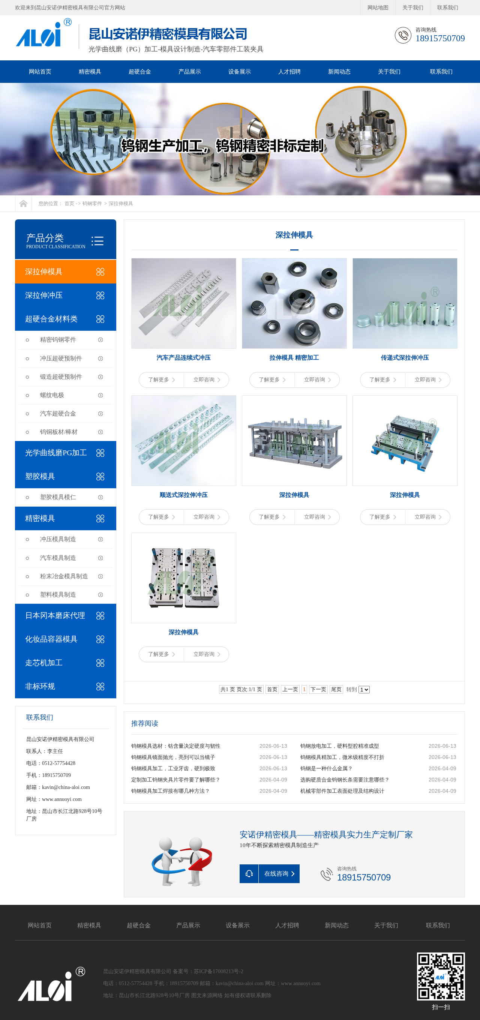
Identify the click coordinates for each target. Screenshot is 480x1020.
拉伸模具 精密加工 (294, 357)
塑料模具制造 (58, 594)
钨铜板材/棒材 (59, 432)
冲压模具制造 (58, 539)
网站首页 (40, 72)
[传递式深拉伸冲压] (405, 303)
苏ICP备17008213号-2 (218, 971)
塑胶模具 (40, 476)
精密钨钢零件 (58, 339)
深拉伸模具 (121, 203)
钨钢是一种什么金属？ (326, 768)
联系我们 (447, 7)
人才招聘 (289, 72)
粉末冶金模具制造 (64, 576)
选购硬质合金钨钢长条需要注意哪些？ (345, 780)
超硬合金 (140, 72)
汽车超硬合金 (58, 413)
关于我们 (412, 7)
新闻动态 (339, 72)
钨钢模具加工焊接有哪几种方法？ (170, 791)
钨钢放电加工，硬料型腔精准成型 (339, 746)
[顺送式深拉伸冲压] (183, 440)
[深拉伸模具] (294, 440)
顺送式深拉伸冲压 (184, 495)
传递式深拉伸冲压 (405, 357)
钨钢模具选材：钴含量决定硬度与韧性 (175, 746)
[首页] (23, 203)
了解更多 (158, 379)
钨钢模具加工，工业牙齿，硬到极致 (173, 768)
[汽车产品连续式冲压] (183, 303)
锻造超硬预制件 (61, 377)
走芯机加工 (44, 662)
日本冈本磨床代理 (55, 615)
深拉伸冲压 (44, 295)
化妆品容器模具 (51, 639)
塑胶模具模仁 (58, 497)
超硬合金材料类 (51, 319)
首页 (69, 203)
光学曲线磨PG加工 (56, 452)
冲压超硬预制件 (61, 358)
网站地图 (378, 7)
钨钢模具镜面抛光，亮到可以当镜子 (173, 757)
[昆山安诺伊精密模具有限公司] (240, 139)
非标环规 (40, 686)
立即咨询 (204, 379)
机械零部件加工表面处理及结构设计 (342, 791)
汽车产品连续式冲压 (184, 357)
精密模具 (90, 72)
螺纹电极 (52, 395)
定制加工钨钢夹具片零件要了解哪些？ (175, 780)
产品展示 (189, 72)
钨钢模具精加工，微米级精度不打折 (342, 757)
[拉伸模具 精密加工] (294, 303)
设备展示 (239, 72)
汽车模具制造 (58, 558)
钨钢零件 (92, 203)
